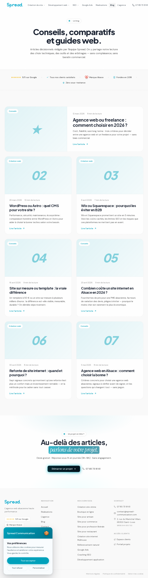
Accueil (44, 507)
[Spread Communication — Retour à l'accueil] (15, 5)
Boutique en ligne (85, 512)
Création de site (35, 5)
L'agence (122, 5)
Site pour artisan (85, 516)
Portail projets (123, 544)
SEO (74, 5)
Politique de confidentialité (114, 574)
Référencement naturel (88, 545)
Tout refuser (17, 568)
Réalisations (101, 5)
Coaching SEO (84, 554)
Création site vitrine (86, 507)
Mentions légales (93, 574)
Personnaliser (39, 568)
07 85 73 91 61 (93, 468)
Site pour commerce (87, 521)
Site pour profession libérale (90, 526)
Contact (45, 526)
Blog (112, 5)
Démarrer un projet (62, 468)
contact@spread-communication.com (127, 513)
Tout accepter (28, 560)
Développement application (90, 559)
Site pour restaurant (87, 531)
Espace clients (124, 539)
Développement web (57, 5)
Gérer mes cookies (135, 574)
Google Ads (87, 5)
